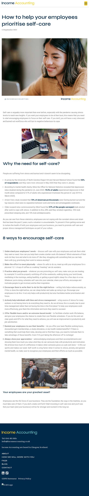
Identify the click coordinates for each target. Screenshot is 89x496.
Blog (4, 464)
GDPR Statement (9, 478)
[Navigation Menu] (85, 3)
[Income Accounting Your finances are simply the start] (18, 3)
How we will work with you (18, 457)
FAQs (4, 460)
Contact (7, 467)
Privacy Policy (24, 478)
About (5, 453)
